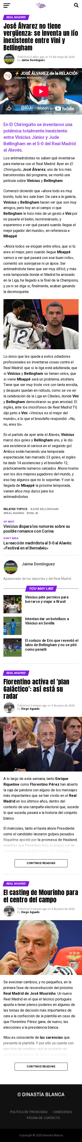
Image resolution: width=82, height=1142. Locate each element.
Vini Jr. (33, 513)
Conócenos (62, 1112)
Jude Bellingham (45, 509)
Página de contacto (43, 1118)
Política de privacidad (28, 1112)
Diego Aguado (30, 708)
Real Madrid (14, 513)
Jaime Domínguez (33, 60)
